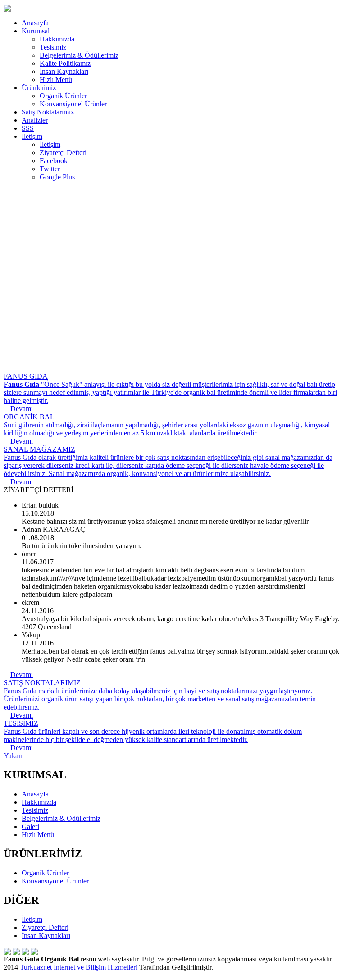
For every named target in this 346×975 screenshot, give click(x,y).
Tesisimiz (53, 47)
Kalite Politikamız (65, 63)
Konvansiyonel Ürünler (73, 104)
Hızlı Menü (56, 79)
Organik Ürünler (63, 96)
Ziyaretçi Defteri (63, 152)
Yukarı (13, 756)
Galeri (30, 826)
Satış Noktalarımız (48, 112)
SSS (28, 128)
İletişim (32, 136)
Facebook (54, 161)
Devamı (21, 674)
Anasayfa (35, 23)
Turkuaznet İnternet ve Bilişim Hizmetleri (78, 967)
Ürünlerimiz (39, 88)
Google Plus (57, 177)
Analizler (35, 120)
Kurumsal (36, 31)
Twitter (50, 169)
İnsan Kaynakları (64, 71)
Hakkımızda (57, 39)
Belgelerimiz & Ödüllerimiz (79, 55)
